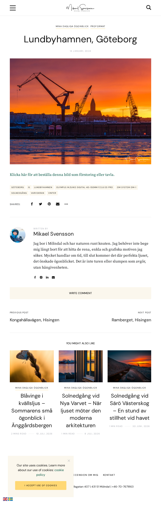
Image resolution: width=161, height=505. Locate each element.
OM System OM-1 (126, 187)
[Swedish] (10, 499)
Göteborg (17, 187)
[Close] (68, 460)
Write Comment (80, 293)
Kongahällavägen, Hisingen (34, 320)
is (29, 187)
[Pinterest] (49, 204)
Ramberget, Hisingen (131, 320)
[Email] (57, 204)
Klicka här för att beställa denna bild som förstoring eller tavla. (62, 175)
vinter (52, 193)
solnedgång (19, 193)
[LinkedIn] (47, 277)
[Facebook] (32, 204)
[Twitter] (40, 204)
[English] (5, 499)
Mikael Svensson (53, 233)
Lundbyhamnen (43, 187)
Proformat (98, 26)
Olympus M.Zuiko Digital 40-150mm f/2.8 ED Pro (84, 187)
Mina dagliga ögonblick (72, 26)
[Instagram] (41, 277)
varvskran (37, 193)
